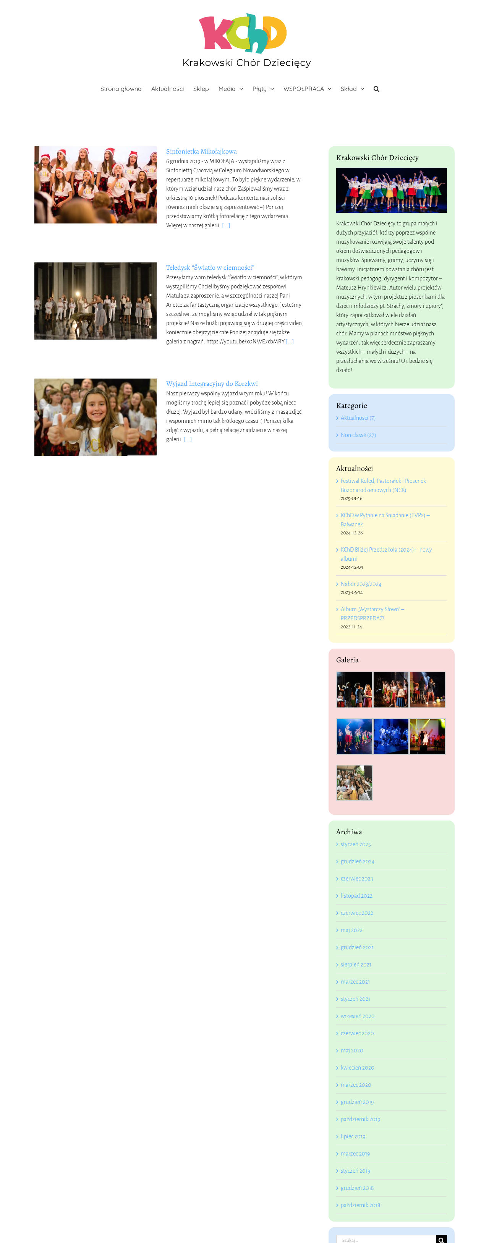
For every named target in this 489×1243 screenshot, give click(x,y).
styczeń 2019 (355, 1171)
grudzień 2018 (357, 1188)
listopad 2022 (356, 896)
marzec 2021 (355, 982)
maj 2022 (352, 930)
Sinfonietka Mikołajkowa (201, 151)
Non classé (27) (358, 435)
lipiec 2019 (353, 1136)
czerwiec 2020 (357, 1033)
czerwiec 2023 (357, 879)
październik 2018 (360, 1205)
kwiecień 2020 (357, 1068)
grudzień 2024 (358, 861)
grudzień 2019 (357, 1102)
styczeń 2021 (355, 999)
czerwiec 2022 (357, 913)
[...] (226, 225)
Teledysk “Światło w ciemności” (210, 267)
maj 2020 (352, 1050)
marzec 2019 (355, 1154)
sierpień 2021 (356, 964)
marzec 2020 (356, 1085)
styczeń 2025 (356, 844)
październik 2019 (360, 1119)
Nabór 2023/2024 (361, 584)
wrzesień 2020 (358, 1016)
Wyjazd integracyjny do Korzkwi (212, 383)
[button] (376, 88)
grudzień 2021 (357, 947)
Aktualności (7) (358, 418)
